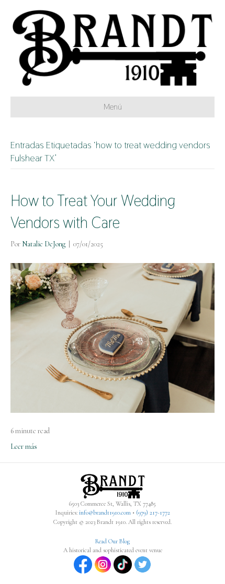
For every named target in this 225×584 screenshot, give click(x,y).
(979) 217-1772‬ (153, 512)
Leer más (23, 446)
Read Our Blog (112, 541)
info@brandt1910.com (105, 512)
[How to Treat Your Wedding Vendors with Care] (112, 336)
